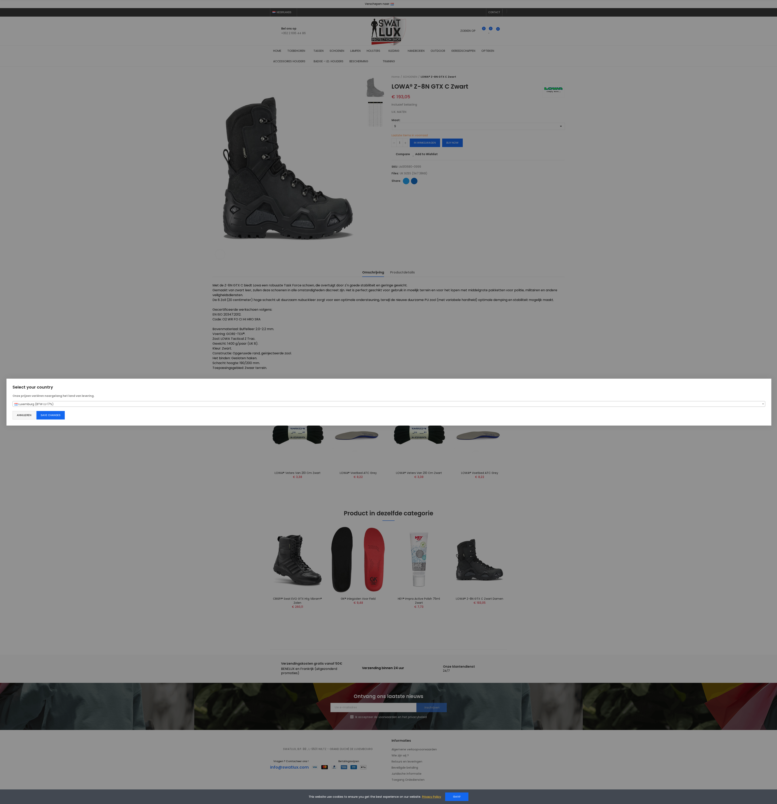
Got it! (457, 797)
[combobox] (389, 404)
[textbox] (389, 404)
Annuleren (24, 415)
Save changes (51, 415)
